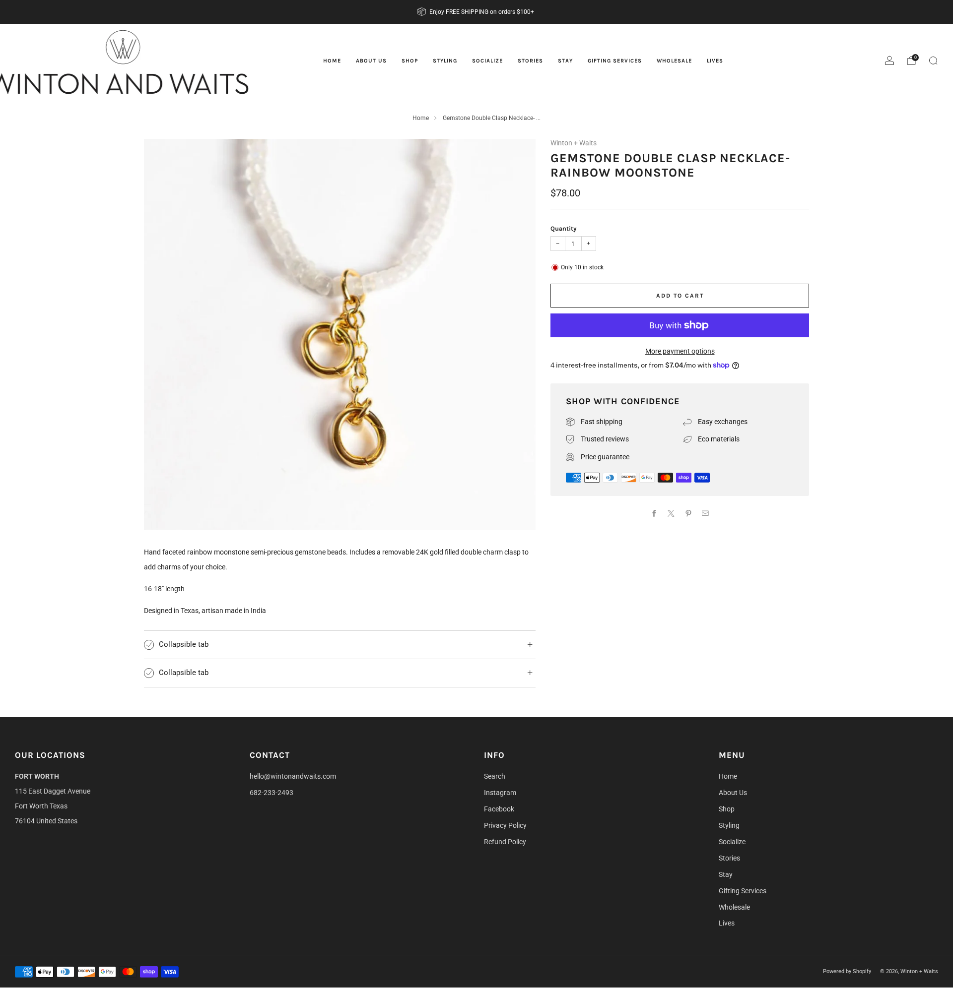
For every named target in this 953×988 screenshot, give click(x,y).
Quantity (563, 228)
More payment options (680, 351)
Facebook (499, 809)
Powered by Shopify (847, 971)
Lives (715, 61)
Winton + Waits (573, 143)
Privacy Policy (505, 825)
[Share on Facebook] (654, 513)
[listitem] (476, 12)
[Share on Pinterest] (688, 513)
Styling (445, 61)
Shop (410, 61)
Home (332, 61)
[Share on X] (671, 513)
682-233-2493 (271, 793)
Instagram (500, 793)
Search (494, 776)
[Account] (889, 60)
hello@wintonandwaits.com (293, 776)
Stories (530, 61)
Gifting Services (615, 61)
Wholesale (674, 61)
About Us (371, 61)
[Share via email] (705, 513)
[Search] (933, 60)
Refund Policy (505, 842)
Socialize (487, 61)
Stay (565, 61)
